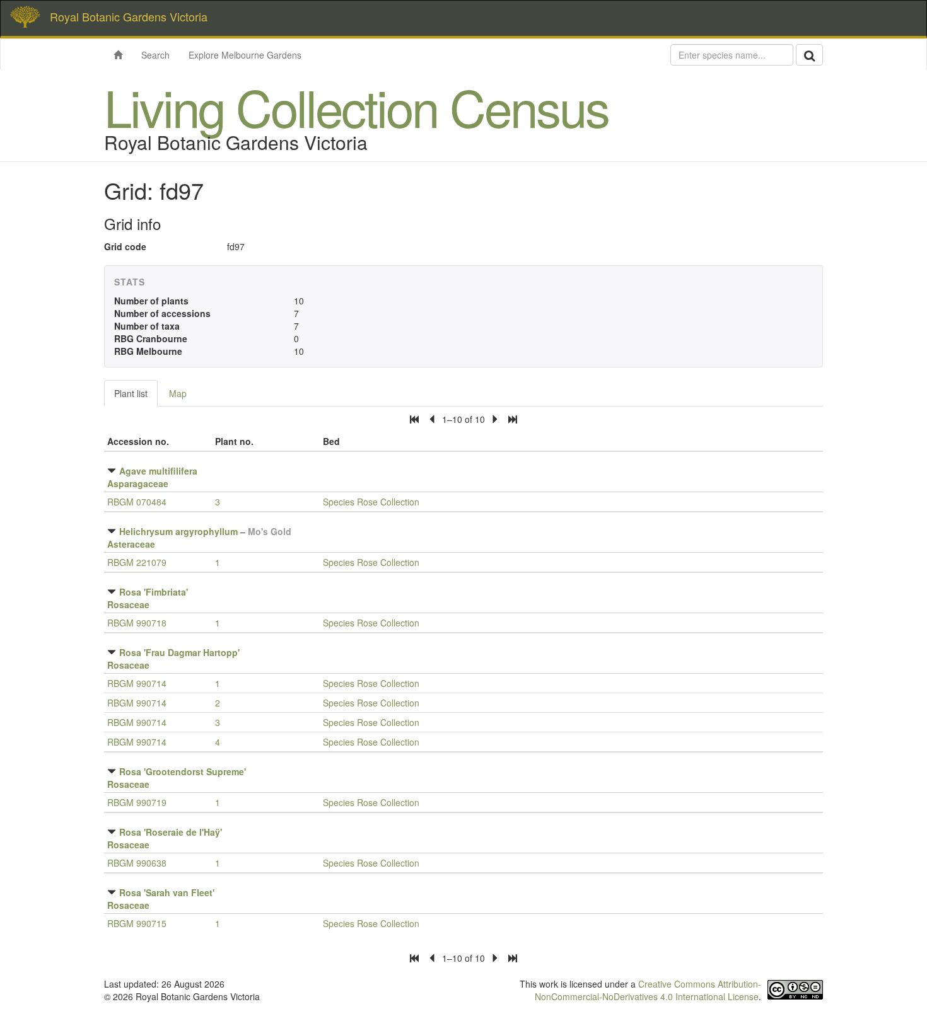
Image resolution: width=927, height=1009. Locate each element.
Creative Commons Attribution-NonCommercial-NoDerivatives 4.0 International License (648, 990)
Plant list (131, 393)
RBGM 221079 (136, 562)
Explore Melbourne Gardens (245, 55)
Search (155, 55)
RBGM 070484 (136, 501)
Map (178, 393)
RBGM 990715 (136, 923)
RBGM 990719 (136, 802)
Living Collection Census (356, 106)
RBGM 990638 (136, 862)
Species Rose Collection (371, 501)
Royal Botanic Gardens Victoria (128, 16)
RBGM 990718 (136, 622)
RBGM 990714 (136, 683)
